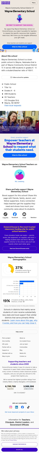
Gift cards (5, 344)
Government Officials (19, 425)
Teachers (26, 420)
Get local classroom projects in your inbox (19, 412)
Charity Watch (8, 382)
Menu (34, 3)
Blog (21, 350)
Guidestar (32, 382)
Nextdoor (34, 217)
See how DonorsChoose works (19, 248)
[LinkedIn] (16, 407)
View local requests (12, 105)
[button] (5, 215)
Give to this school (19, 47)
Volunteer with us (7, 353)
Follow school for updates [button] (21, 77)
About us (22, 338)
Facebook (15, 217)
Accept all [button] (19, 449)
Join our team (24, 344)
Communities (23, 347)
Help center (19, 332)
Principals (9, 422)
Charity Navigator (19, 382)
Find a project (6, 338)
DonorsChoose (5, 2)
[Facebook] (22, 407)
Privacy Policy (13, 440)
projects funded (28, 387)
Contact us (23, 356)
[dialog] (19, 440)
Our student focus (25, 341)
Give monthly (6, 341)
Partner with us (6, 347)
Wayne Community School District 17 (19, 8)
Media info (23, 353)
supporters (10, 387)
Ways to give (6, 356)
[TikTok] (28, 407)
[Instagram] (10, 407)
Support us (5, 350)
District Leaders (22, 422)
